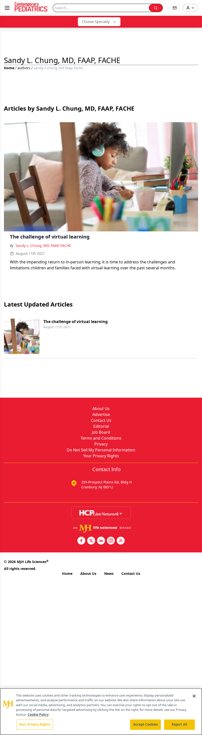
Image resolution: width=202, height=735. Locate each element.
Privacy (101, 444)
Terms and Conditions (101, 438)
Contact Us (101, 420)
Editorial (101, 426)
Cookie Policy (38, 714)
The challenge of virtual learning (75, 321)
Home (9, 68)
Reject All (179, 724)
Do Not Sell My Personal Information (101, 450)
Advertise (101, 414)
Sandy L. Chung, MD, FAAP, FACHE (43, 245)
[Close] (194, 696)
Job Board (101, 432)
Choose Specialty (96, 21)
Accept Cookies (145, 724)
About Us (101, 408)
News (109, 573)
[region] (101, 711)
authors (23, 68)
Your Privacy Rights (101, 456)
